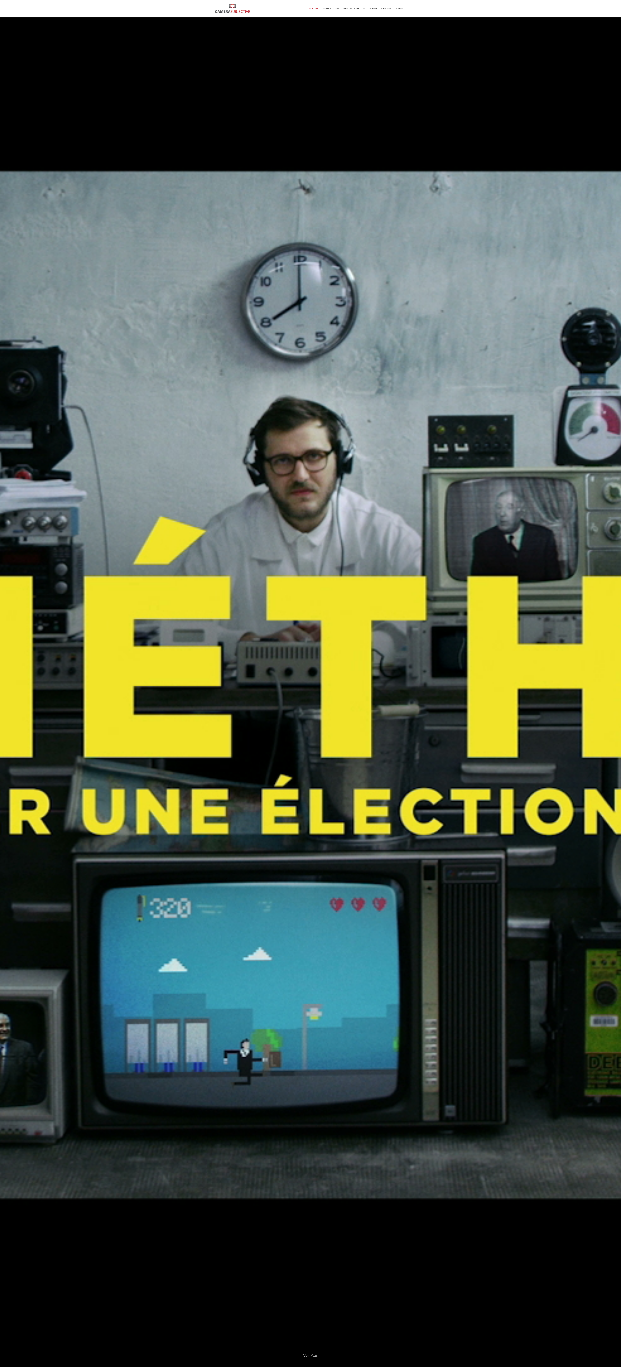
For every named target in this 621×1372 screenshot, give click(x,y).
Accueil (314, 8)
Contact (400, 8)
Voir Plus (310, 1355)
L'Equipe (386, 8)
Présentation (331, 8)
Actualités (370, 8)
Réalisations (351, 8)
